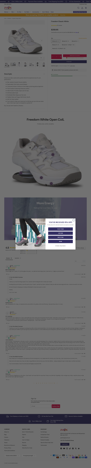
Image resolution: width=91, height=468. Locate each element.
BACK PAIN (60, 237)
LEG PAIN (60, 233)
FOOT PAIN (60, 229)
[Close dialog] (74, 220)
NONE (60, 241)
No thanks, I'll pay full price (60, 245)
